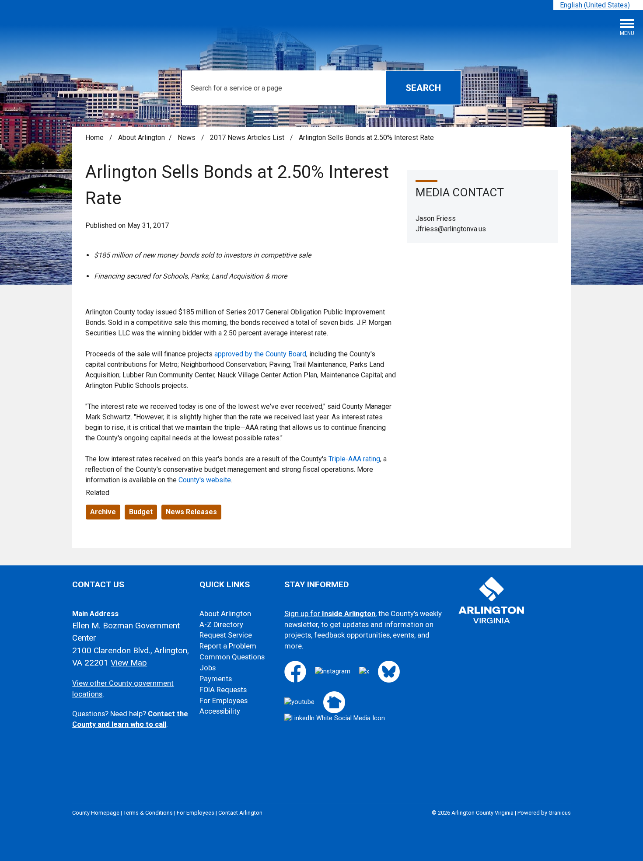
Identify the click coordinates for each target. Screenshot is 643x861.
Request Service (225, 635)
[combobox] (598, 5)
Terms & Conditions (148, 812)
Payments (215, 679)
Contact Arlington (240, 812)
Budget (141, 512)
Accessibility (219, 711)
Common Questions (232, 657)
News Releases (191, 512)
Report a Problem (227, 646)
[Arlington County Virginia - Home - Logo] (72, 30)
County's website (204, 480)
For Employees (223, 701)
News (187, 137)
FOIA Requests (223, 690)
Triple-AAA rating (354, 459)
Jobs (207, 668)
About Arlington (141, 137)
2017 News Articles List (248, 137)
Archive (103, 512)
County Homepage (95, 812)
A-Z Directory (221, 624)
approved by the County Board (260, 354)
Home (94, 137)
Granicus (560, 812)
